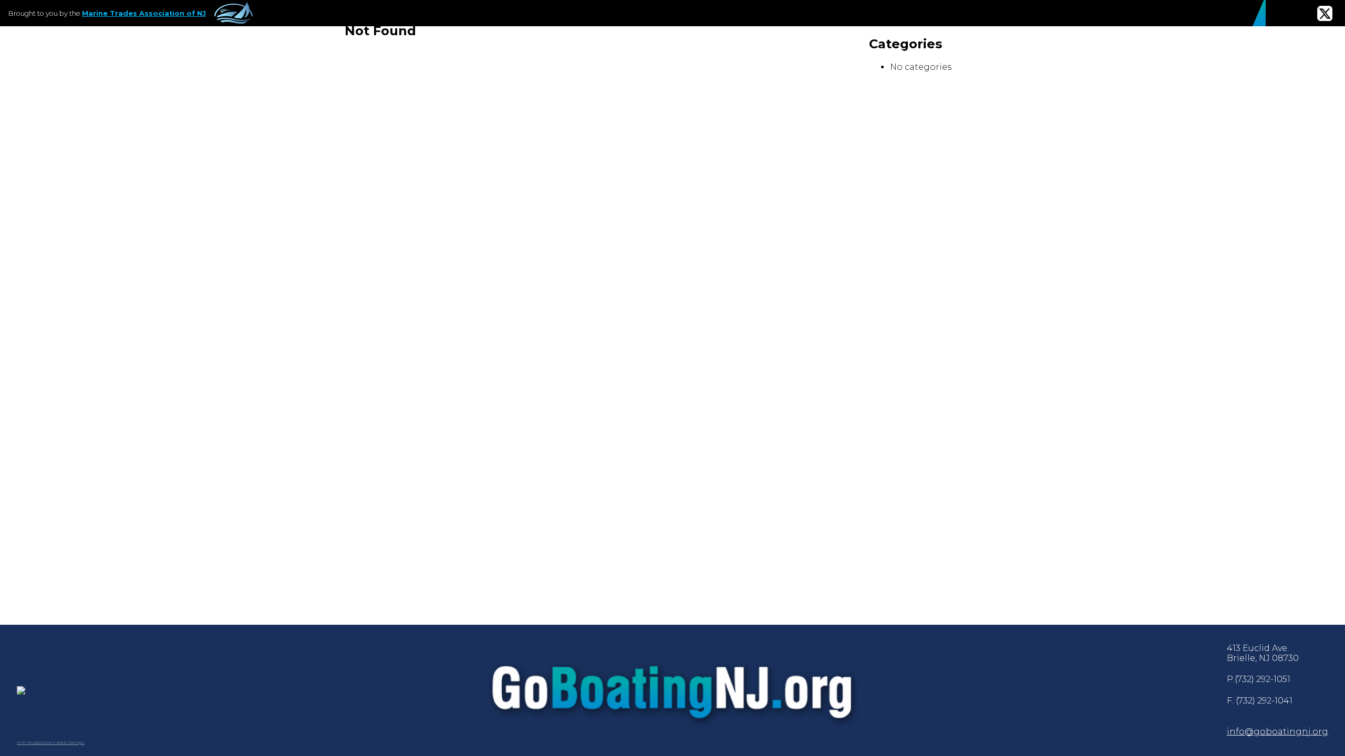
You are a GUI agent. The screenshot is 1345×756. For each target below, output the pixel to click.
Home (500, 53)
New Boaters (899, 53)
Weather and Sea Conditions (1232, 53)
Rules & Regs (779, 53)
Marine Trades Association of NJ (144, 13)
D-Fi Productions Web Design (51, 742)
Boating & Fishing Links (1041, 53)
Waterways (580, 53)
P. (1258, 679)
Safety (678, 53)
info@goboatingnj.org (1277, 732)
